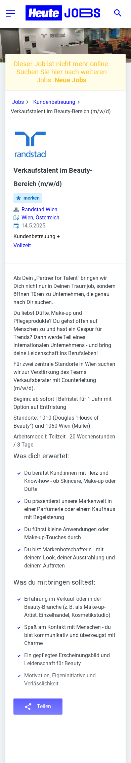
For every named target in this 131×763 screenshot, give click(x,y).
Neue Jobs (70, 80)
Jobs (18, 102)
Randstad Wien (39, 209)
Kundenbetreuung (54, 102)
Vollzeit (22, 245)
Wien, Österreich (40, 217)
